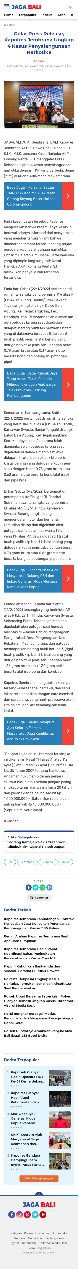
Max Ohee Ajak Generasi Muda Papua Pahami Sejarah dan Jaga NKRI (25, 1118)
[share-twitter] (35, 887)
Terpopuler (27, 15)
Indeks (46, 15)
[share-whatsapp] (42, 887)
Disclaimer (42, 1233)
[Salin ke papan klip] (49, 887)
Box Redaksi (60, 1233)
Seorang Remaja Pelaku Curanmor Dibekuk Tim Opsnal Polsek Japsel (36, 844)
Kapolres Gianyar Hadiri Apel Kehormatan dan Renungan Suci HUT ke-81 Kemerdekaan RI (27, 1097)
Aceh (61, 15)
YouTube (45, 1220)
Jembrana (27, 862)
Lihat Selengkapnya (38, 1178)
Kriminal (48, 862)
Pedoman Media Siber (28, 1238)
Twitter (37, 1220)
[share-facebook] (29, 887)
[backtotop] (39, 1196)
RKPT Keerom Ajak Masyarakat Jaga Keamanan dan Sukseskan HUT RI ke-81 (26, 1139)
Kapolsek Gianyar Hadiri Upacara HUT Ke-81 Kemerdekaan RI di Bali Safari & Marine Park (27, 1077)
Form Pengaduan (39, 1248)
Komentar (41, 897)
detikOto (54, 1213)
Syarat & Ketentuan (23, 1243)
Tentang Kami (55, 1238)
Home (8, 15)
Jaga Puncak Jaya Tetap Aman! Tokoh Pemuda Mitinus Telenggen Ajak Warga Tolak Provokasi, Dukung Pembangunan (32, 384)
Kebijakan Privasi (22, 1233)
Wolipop (45, 1221)
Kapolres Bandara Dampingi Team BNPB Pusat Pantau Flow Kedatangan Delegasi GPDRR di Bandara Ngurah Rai (27, 1160)
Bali (10, 862)
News (65, 862)
